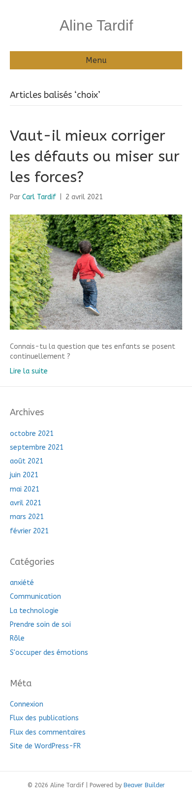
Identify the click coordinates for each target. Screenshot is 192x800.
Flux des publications (44, 718)
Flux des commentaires (48, 732)
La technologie (34, 611)
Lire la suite (29, 371)
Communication (35, 596)
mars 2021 (27, 517)
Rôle (17, 638)
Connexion (26, 704)
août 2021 (26, 461)
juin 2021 (24, 475)
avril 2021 (25, 503)
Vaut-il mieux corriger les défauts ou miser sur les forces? (95, 156)
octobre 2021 (32, 434)
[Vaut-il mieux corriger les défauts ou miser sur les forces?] (96, 271)
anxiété (22, 583)
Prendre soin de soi (40, 624)
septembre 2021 (37, 447)
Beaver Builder (144, 785)
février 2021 (29, 531)
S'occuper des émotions (49, 652)
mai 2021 (24, 489)
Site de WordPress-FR (45, 746)
